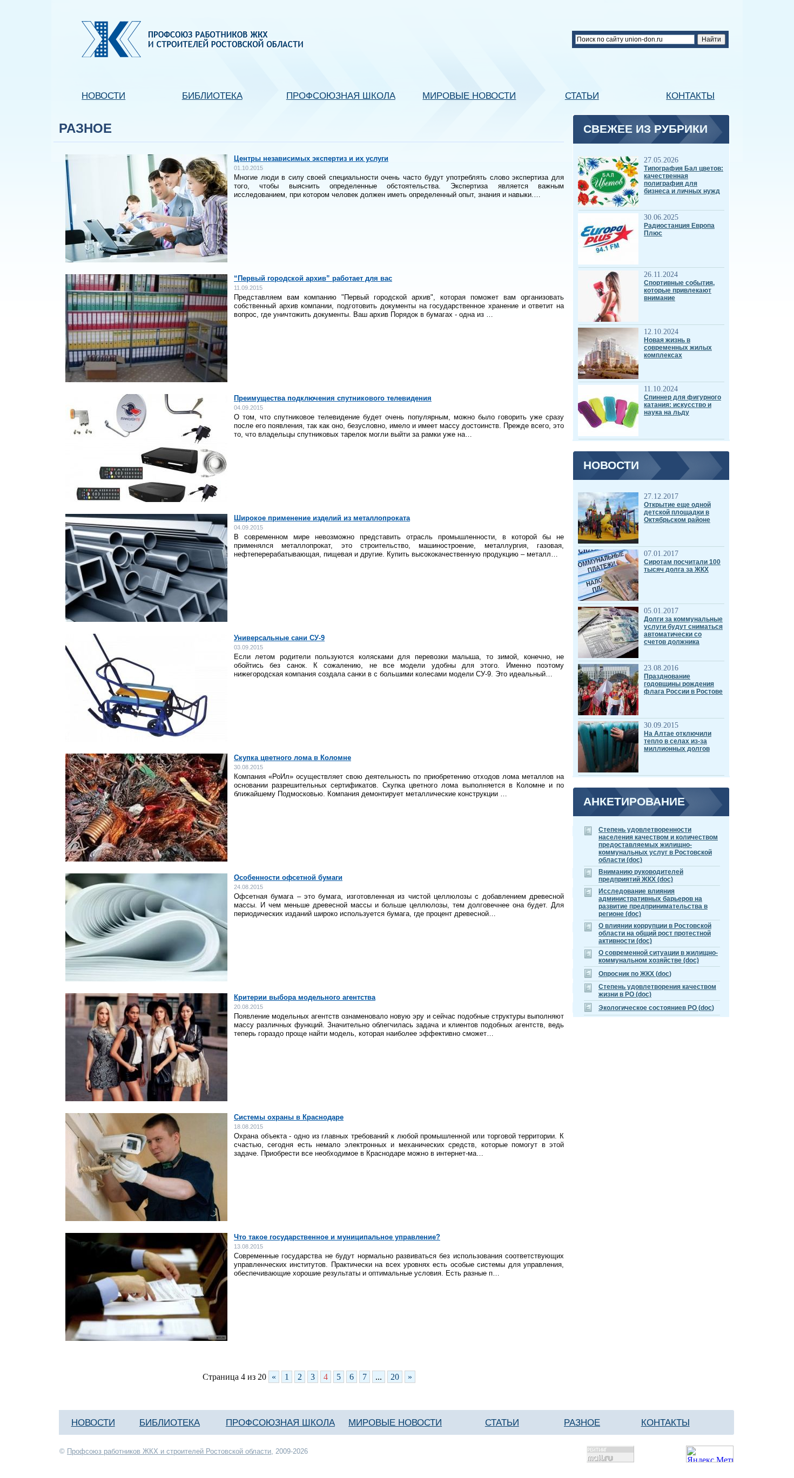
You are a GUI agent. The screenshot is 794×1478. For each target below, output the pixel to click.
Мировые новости (469, 95)
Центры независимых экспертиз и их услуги (311, 158)
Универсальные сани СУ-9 (279, 638)
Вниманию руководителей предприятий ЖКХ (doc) (640, 875)
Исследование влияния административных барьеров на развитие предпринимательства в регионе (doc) (653, 902)
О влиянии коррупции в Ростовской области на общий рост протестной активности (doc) (654, 933)
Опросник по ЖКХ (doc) (634, 974)
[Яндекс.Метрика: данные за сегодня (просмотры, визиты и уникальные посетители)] (710, 1454)
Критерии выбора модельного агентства (304, 997)
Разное (582, 1422)
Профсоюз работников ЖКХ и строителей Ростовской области (169, 1451)
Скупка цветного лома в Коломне (292, 758)
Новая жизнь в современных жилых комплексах (678, 347)
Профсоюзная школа (340, 95)
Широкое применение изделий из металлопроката (322, 518)
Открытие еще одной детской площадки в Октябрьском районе (677, 512)
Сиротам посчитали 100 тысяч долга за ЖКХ (682, 565)
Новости (103, 95)
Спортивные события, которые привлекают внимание (679, 290)
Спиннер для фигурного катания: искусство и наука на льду (682, 405)
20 (395, 1376)
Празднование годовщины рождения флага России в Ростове (683, 684)
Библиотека (212, 95)
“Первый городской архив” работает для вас (313, 278)
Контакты (690, 95)
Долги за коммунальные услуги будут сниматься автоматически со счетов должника (683, 630)
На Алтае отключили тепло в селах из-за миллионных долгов (677, 741)
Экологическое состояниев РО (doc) (656, 1008)
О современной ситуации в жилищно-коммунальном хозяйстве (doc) (658, 956)
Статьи (582, 95)
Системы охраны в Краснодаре (289, 1117)
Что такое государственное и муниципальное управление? (337, 1237)
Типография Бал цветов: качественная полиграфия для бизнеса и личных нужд (683, 180)
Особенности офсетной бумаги (288, 877)
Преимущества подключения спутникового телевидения (333, 398)
